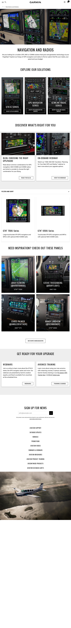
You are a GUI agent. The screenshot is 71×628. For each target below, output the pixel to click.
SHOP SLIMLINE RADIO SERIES (58, 110)
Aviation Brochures (35, 455)
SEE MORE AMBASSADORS (35, 341)
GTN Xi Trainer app (53, 375)
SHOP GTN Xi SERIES (12, 111)
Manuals (35, 437)
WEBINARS (28, 383)
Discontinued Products (35, 463)
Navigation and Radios (12, 6)
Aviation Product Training (35, 459)
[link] (35, 26)
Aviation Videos (35, 446)
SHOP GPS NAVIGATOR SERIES (35, 110)
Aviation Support (35, 428)
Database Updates (35, 432)
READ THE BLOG (26, 178)
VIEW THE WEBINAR (60, 178)
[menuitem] (5, 2)
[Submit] (51, 413)
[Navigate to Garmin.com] (35, 2)
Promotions (35, 441)
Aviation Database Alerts (35, 468)
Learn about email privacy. (35, 419)
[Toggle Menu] (1, 2)
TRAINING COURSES (60, 383)
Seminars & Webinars (35, 450)
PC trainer (60, 373)
